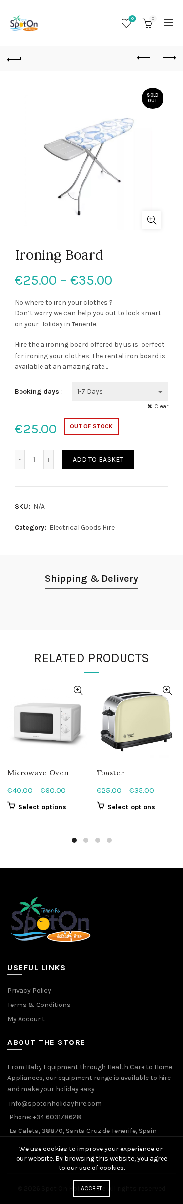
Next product (168, 58)
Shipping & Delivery (91, 578)
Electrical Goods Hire (82, 527)
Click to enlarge (151, 220)
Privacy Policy (29, 991)
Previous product (144, 58)
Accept (91, 1188)
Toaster (110, 772)
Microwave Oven (38, 772)
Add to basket (98, 459)
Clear (161, 406)
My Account (26, 1019)
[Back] (14, 58)
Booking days (37, 391)
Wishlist (132, 18)
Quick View (78, 690)
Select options (42, 807)
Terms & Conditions (39, 1005)
